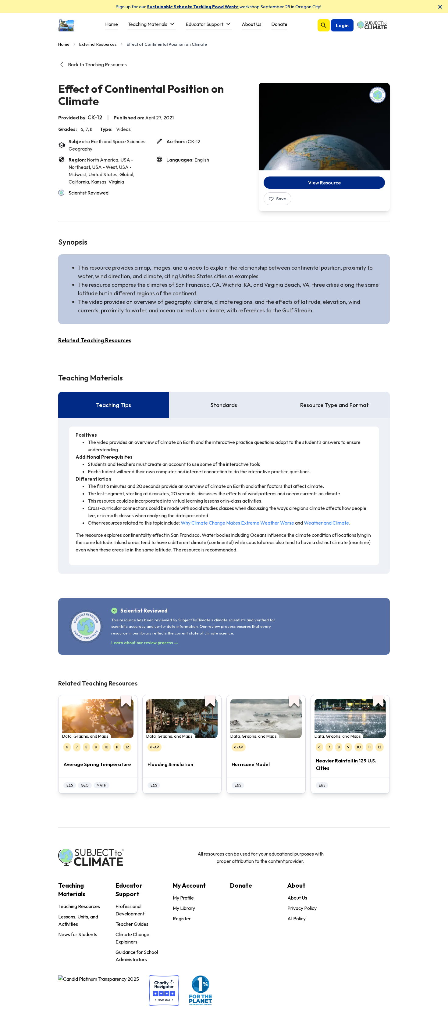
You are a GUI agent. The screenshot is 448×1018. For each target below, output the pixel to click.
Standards (224, 405)
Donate (241, 885)
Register (182, 918)
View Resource (324, 183)
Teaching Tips (113, 405)
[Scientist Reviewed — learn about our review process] (377, 95)
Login (342, 25)
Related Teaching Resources (94, 340)
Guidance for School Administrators (137, 955)
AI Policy (296, 918)
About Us (297, 898)
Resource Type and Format (334, 405)
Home (63, 44)
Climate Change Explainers (132, 938)
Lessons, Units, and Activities (78, 920)
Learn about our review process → (144, 642)
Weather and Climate (326, 523)
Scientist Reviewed (88, 193)
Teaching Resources (79, 906)
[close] (440, 6)
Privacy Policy (302, 908)
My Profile (183, 898)
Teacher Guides (132, 924)
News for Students (77, 934)
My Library (184, 908)
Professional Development (130, 910)
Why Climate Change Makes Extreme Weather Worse (237, 523)
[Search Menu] (324, 25)
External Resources (98, 44)
